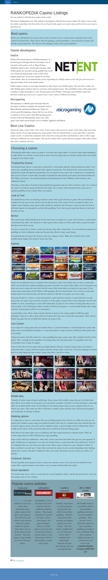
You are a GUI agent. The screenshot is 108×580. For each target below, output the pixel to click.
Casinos (15, 2)
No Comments (18, 560)
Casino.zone (18, 500)
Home (8, 2)
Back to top (54, 575)
